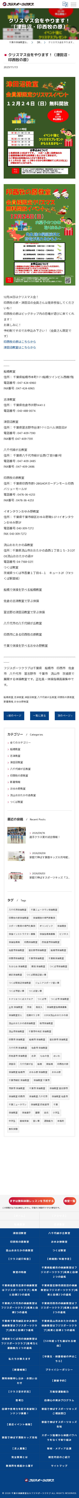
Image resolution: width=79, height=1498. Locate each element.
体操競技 (61, 926)
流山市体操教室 (16, 1031)
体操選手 (26, 1113)
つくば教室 (16, 802)
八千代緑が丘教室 (47, 697)
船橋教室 (8, 697)
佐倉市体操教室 (16, 950)
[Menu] (73, 4)
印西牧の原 (62, 1064)
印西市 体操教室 (17, 1039)
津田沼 (12, 1064)
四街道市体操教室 (51, 942)
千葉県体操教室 (56, 958)
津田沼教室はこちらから (20, 347)
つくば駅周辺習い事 (36, 975)
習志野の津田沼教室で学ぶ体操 (24, 612)
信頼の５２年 (33, 1015)
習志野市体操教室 (37, 950)
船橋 (39, 1064)
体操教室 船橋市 (17, 1072)
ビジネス (64, 934)
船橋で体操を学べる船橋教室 (23, 589)
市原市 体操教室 (17, 1088)
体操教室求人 (15, 1015)
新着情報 (8, 702)
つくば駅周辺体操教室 (20, 983)
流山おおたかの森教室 (23, 795)
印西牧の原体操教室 (19, 918)
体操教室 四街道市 (40, 1104)
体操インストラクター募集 (22, 934)
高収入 (39, 1007)
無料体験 (13, 1129)
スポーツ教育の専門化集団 (22, 926)
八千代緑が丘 (26, 1064)
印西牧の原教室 (66, 697)
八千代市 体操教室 (18, 1048)
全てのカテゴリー (20, 743)
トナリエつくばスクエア (21, 999)
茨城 (29, 1007)
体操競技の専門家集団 (44, 918)
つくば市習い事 (16, 991)
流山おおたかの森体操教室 (22, 1023)
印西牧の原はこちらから (20, 341)
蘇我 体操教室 (38, 966)
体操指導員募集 (47, 934)
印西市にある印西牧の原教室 (23, 634)
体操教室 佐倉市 (60, 1096)
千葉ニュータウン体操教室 (44, 910)
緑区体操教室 (15, 975)
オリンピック (46, 926)
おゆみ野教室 (21, 702)
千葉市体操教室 (36, 958)
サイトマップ (59, 1465)
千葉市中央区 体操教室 (40, 1031)
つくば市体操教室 (58, 966)
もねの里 (44, 1056)
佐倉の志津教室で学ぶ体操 (21, 601)
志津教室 (19, 697)
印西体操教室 (30, 942)
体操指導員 (14, 942)
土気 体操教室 (16, 1007)
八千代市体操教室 (17, 910)
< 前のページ (14, 716)
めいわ (56, 1056)
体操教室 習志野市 (59, 1088)
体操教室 (13, 1113)
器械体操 (24, 1121)
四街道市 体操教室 (18, 1056)
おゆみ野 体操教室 (38, 1072)
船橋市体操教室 (58, 950)
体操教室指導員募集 (57, 1007)
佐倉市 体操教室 (39, 1048)
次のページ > (65, 716)
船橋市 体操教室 (37, 1039)
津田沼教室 (31, 697)
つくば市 (41, 999)
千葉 (55, 1104)
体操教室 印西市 (17, 1096)
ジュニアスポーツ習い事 (47, 983)
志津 (33, 1056)
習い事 (36, 1121)
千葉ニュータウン (17, 1104)
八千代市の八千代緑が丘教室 (23, 623)
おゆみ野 (56, 1072)
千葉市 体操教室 (37, 1088)
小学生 (56, 1113)
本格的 (60, 1121)
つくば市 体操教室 (60, 999)
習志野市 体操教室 (59, 1039)
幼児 (46, 1113)
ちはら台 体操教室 (18, 966)
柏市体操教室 (46, 1023)
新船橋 (49, 1064)
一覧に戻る (39, 716)
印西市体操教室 (16, 958)
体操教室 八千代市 (38, 1096)
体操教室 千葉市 (42, 1080)
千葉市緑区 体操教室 (19, 1080)
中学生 (12, 1121)
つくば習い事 (35, 991)
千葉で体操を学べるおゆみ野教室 (26, 645)
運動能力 (48, 1121)
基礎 (37, 1113)
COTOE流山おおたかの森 (56, 1015)
